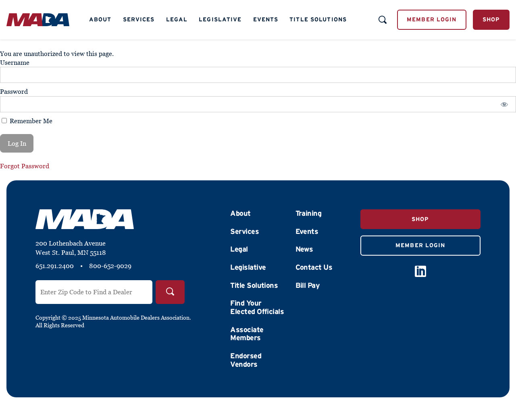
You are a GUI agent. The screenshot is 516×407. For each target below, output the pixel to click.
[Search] (170, 292)
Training (308, 213)
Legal (177, 19)
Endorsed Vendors (245, 360)
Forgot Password (24, 165)
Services (139, 19)
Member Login (431, 19)
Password (14, 91)
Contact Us (314, 267)
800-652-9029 (110, 265)
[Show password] (504, 104)
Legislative (220, 19)
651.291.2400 (54, 265)
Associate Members (246, 334)
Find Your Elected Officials (257, 307)
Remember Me (30, 120)
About (100, 19)
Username (14, 62)
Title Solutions (318, 19)
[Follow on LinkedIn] (420, 271)
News (304, 249)
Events (266, 19)
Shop (491, 19)
